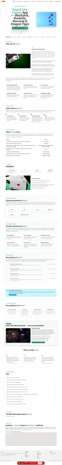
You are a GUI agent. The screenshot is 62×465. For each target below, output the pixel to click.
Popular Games (19, 1)
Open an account (19, 28)
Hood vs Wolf (33, 1)
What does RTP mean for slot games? (14, 382)
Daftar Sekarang (33, 463)
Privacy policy (27, 455)
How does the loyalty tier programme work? (15, 384)
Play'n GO (46, 1)
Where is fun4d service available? (13, 377)
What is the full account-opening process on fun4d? (17, 391)
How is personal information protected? (14, 401)
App (37, 455)
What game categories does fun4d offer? (14, 396)
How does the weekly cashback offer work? (15, 399)
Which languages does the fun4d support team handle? (17, 389)
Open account (39, 453)
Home (14, 1)
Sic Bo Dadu (51, 1)
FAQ (37, 456)
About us (26, 453)
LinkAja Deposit (58, 1)
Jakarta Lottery (27, 1)
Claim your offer (12, 294)
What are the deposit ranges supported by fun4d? (16, 379)
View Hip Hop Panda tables (38, 342)
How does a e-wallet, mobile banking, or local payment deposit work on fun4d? (22, 394)
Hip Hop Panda (40, 1)
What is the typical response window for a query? (16, 403)
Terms (26, 454)
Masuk (40, 463)
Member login (39, 454)
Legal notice (26, 456)
